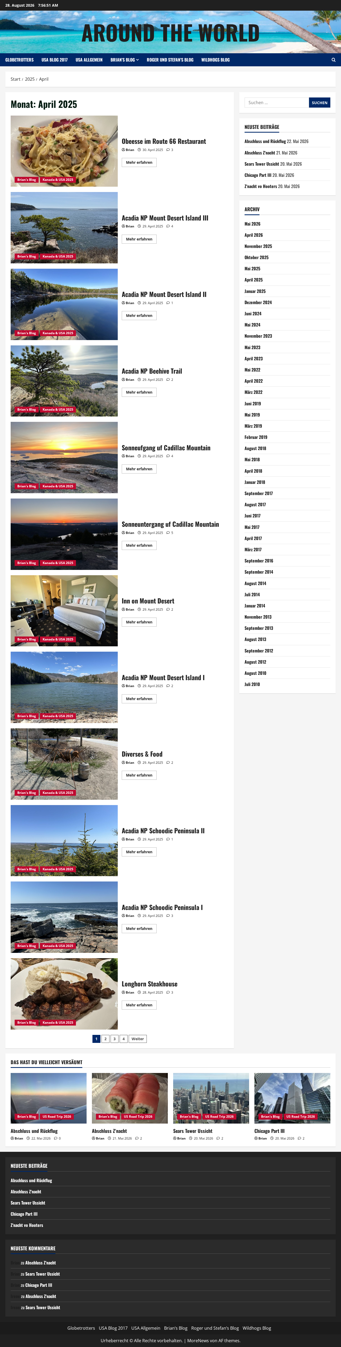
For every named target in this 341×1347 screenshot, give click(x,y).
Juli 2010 (252, 684)
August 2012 (255, 662)
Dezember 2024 (258, 302)
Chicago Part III (258, 175)
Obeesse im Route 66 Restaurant (64, 151)
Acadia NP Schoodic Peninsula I (64, 917)
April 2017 (253, 538)
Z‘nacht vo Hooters (261, 186)
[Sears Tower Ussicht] (211, 1098)
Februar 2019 (256, 437)
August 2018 (255, 448)
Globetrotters (19, 59)
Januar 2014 (255, 605)
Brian (130, 150)
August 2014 (255, 583)
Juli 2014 (252, 594)
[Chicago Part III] (292, 1098)
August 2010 (255, 673)
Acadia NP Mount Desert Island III (64, 227)
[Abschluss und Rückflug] (49, 1098)
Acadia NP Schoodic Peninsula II (64, 840)
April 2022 (254, 381)
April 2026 (254, 235)
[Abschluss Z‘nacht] (130, 1098)
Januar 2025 (255, 291)
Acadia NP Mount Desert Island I (64, 687)
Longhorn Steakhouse (64, 994)
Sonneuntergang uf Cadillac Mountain (64, 534)
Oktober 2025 (257, 257)
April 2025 (254, 279)
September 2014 (259, 572)
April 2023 (254, 358)
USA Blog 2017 (55, 59)
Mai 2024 (252, 324)
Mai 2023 (252, 347)
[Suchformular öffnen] (334, 60)
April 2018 (253, 471)
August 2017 (255, 504)
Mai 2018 (252, 459)
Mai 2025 (252, 268)
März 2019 (253, 426)
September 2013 (259, 628)
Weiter (138, 1038)
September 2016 (259, 560)
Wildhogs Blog (215, 59)
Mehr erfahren (141, 163)
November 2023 (258, 336)
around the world (170, 32)
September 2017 (259, 493)
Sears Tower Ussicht (262, 164)
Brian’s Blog (123, 59)
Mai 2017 (252, 527)
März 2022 (253, 392)
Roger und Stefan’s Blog (170, 59)
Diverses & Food (64, 764)
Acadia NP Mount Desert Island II (64, 304)
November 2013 (258, 617)
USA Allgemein (89, 59)
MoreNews (198, 1341)
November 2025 (258, 246)
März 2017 (253, 549)
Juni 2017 (253, 515)
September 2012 (259, 650)
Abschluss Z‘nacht (260, 152)
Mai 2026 (253, 224)
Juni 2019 (253, 403)
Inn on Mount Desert (64, 611)
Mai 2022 (252, 369)
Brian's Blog (26, 179)
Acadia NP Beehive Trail (64, 381)
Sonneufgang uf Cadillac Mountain (64, 457)
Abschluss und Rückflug (265, 141)
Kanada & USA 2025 (58, 179)
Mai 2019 (252, 414)
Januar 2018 (255, 482)
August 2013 (255, 639)
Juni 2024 (253, 313)
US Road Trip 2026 (57, 1116)
